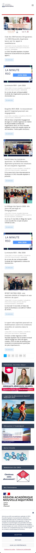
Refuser (18, 540)
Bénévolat (25, 213)
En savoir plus (9, 59)
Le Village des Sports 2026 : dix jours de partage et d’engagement (17, 208)
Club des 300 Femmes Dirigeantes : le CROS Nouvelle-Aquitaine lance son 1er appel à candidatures (18, 40)
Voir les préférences (18, 545)
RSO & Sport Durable (14, 90)
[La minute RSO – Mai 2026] (18, 241)
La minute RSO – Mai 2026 (15, 253)
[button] (33, 513)
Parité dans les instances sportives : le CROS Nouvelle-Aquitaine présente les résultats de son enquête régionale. (18, 162)
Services (19, 302)
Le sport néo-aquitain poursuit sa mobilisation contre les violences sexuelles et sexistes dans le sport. (18, 326)
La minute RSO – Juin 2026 (15, 85)
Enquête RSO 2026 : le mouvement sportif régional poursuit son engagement (18, 111)
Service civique (12, 302)
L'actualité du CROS (13, 47)
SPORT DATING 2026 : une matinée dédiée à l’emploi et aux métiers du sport (18, 295)
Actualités (19, 46)
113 (20, 356)
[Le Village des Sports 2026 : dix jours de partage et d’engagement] (18, 194)
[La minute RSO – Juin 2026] (18, 73)
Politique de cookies (9, 549)
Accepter (18, 535)
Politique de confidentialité (23, 549)
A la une (14, 46)
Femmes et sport (9, 215)
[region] (18, 500)
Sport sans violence (13, 333)
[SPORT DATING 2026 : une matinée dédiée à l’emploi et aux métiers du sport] (18, 281)
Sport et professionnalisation (15, 302)
